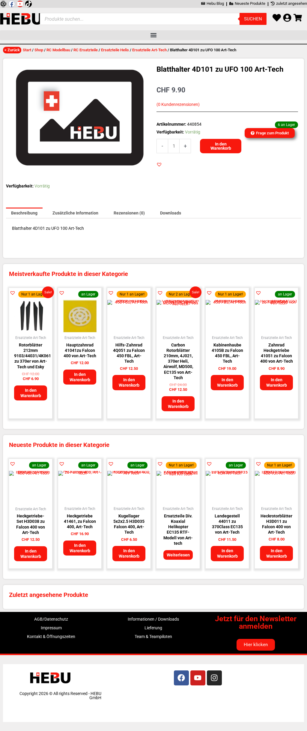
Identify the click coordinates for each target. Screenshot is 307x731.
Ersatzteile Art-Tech (149, 50)
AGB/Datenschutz (51, 619)
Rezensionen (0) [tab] (129, 213)
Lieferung (153, 627)
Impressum (51, 627)
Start (27, 50)
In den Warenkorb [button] (30, 393)
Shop (38, 50)
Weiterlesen (178, 555)
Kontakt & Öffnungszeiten (51, 636)
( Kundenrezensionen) (178, 104)
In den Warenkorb (220, 146)
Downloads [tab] (170, 213)
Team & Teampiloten (153, 636)
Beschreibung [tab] (24, 213)
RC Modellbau (58, 50)
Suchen (253, 19)
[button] (153, 35)
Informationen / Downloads (153, 619)
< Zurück (12, 50)
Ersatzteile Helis (115, 50)
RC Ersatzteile (85, 50)
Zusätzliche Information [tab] (75, 213)
